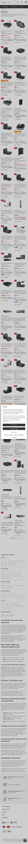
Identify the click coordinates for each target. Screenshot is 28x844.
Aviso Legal (14, 437)
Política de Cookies (8, 434)
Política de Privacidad (19, 434)
